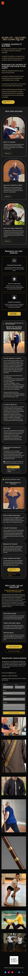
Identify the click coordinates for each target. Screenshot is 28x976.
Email (4, 690)
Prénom (5, 684)
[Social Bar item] (5, 972)
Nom (16, 684)
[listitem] (13, 726)
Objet (4, 696)
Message (5, 702)
